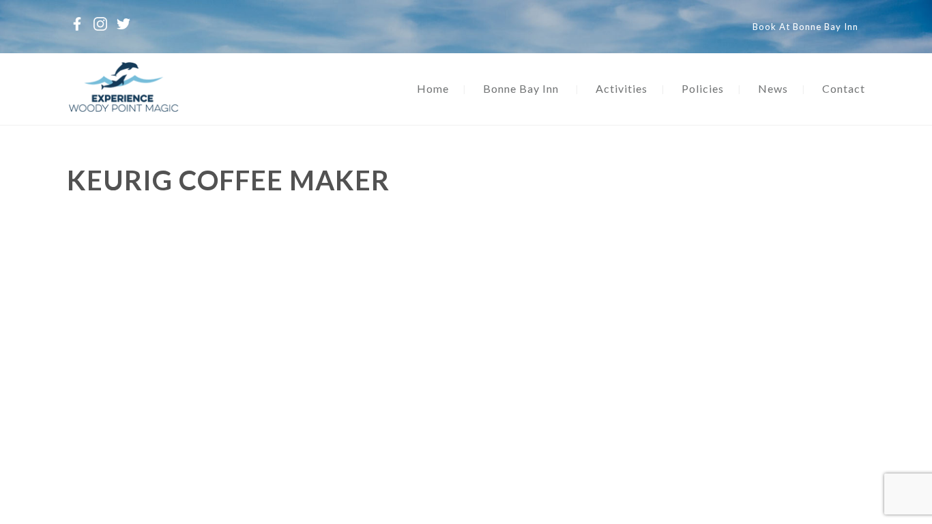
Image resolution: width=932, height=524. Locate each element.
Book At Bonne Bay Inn (805, 26)
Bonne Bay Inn (521, 88)
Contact (843, 88)
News (773, 88)
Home (433, 88)
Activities (621, 88)
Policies (703, 88)
